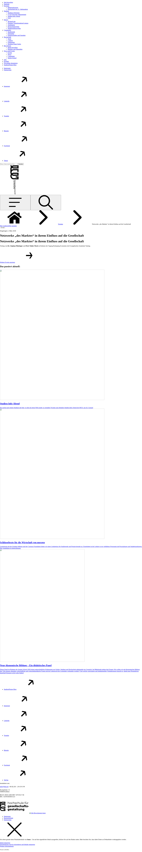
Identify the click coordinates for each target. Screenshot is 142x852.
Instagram (7, 86)
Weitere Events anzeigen (7, 262)
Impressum (7, 68)
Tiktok (6, 160)
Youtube (6, 116)
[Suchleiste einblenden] (46, 202)
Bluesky (6, 131)
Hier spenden (13, 226)
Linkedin (6, 101)
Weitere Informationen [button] (7, 846)
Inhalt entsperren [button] (5, 843)
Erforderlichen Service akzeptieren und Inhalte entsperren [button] (17, 844)
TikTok (6, 780)
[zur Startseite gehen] (14, 179)
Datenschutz (7, 70)
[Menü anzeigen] (15, 202)
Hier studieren (4, 226)
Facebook (7, 146)
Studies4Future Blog (10, 689)
